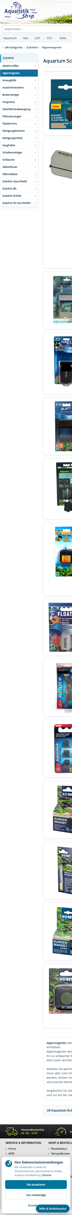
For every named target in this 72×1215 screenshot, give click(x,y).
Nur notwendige (36, 1195)
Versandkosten (60, 1153)
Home (12, 1148)
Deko (63, 38)
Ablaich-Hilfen (10, 66)
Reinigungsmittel (12, 138)
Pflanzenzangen (11, 116)
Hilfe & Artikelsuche (52, 1208)
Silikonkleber (10, 174)
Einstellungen (36, 1205)
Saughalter (8, 145)
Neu (26, 38)
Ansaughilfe (9, 80)
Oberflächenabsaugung (16, 109)
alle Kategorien (14, 47)
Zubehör (8, 58)
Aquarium (10, 38)
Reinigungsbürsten (13, 131)
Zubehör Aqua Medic (14, 181)
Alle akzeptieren (36, 1184)
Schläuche (8, 159)
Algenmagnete (11, 73)
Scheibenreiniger (12, 152)
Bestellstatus (59, 1148)
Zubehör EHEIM (11, 195)
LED (37, 38)
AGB (11, 1153)
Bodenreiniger (10, 94)
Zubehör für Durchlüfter (16, 203)
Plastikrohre (9, 123)
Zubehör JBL (9, 188)
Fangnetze (8, 102)
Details (46, 1175)
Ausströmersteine (13, 87)
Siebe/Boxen (9, 167)
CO (49, 38)
